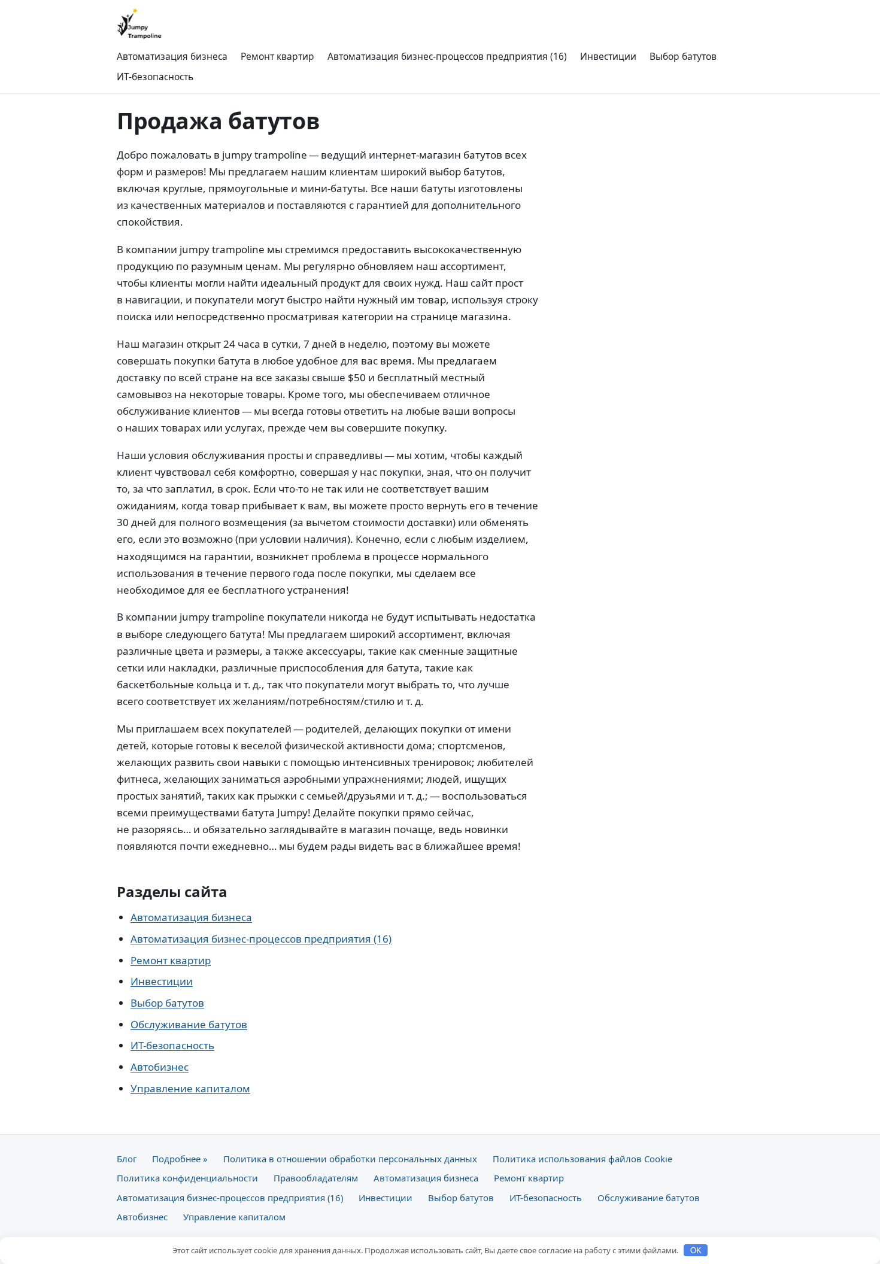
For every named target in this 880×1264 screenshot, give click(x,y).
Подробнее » (180, 1159)
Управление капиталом (190, 1088)
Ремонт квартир (277, 56)
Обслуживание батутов (189, 1024)
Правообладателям (316, 1178)
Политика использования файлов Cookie (582, 1159)
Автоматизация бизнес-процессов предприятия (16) (447, 56)
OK (696, 1250)
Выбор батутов (683, 56)
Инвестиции (608, 56)
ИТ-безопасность (155, 76)
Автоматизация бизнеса (172, 56)
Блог (126, 1159)
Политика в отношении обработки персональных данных (350, 1159)
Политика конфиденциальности (187, 1178)
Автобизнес (160, 1067)
